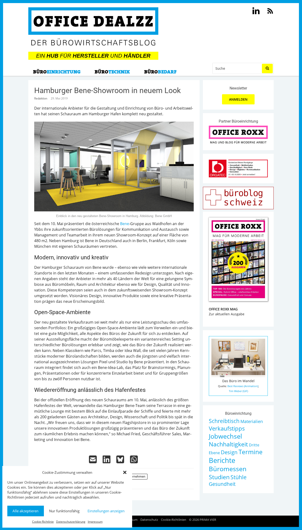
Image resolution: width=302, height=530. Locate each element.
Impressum (95, 522)
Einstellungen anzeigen (106, 511)
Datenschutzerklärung (70, 522)
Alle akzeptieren (25, 511)
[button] (124, 472)
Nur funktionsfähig (64, 511)
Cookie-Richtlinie (43, 522)
